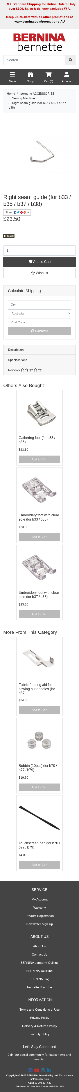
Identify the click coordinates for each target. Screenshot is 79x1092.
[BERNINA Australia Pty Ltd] (39, 42)
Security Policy (39, 1034)
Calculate (41, 331)
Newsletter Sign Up (39, 924)
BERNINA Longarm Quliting (40, 962)
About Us (39, 946)
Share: (9, 212)
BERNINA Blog (39, 979)
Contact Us (39, 954)
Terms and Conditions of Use (40, 1009)
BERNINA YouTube (39, 971)
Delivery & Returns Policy (39, 1026)
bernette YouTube (39, 987)
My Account (40, 899)
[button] (39, 273)
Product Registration (39, 916)
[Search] (71, 60)
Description (16, 349)
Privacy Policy (39, 1017)
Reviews (14, 370)
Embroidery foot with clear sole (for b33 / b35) (39, 517)
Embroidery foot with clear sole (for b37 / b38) (39, 595)
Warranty (39, 907)
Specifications (17, 360)
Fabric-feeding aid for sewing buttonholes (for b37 (37, 689)
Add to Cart (41, 262)
